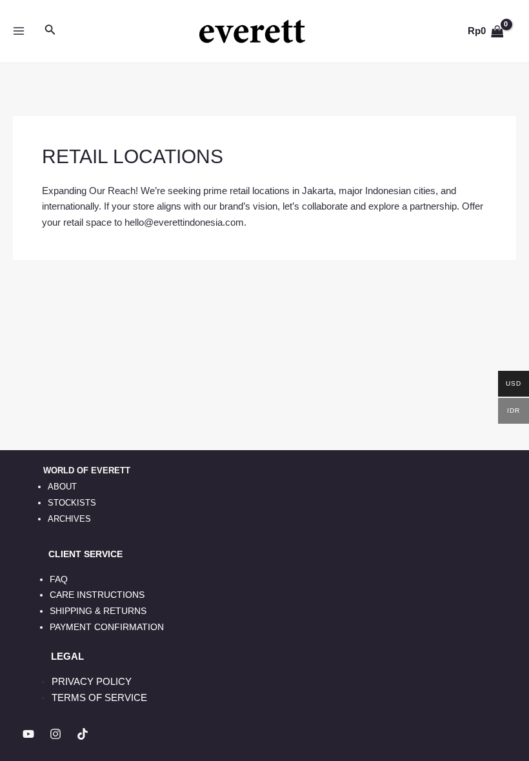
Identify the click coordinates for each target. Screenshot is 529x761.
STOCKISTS (72, 503)
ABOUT (62, 486)
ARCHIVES (69, 519)
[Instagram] (55, 734)
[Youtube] (28, 734)
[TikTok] (82, 734)
